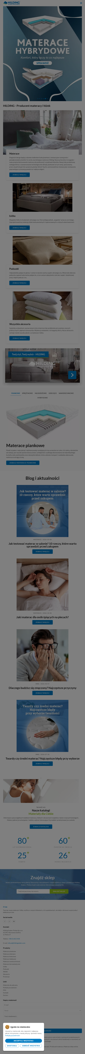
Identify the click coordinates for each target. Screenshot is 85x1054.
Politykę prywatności (12, 1036)
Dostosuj (12, 1046)
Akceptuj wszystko (23, 1041)
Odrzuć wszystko (31, 1046)
